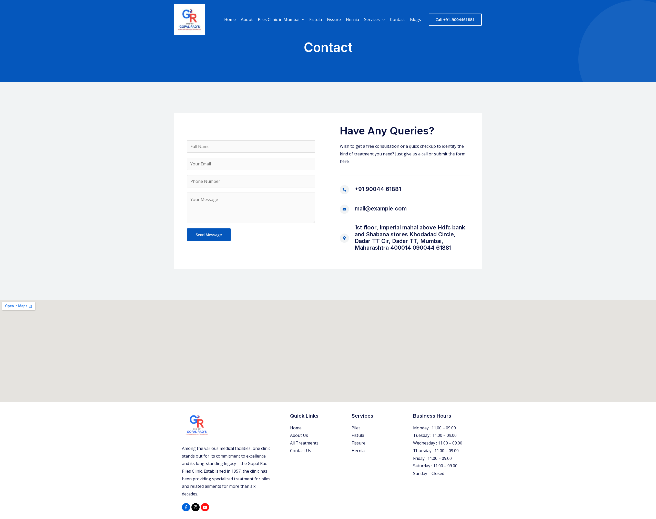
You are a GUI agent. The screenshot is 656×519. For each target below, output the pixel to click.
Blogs (415, 19)
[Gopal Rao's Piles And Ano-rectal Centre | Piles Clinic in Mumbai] (189, 19)
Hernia (352, 19)
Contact (397, 19)
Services (372, 19)
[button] (301, 19)
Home (230, 19)
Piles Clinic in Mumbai (278, 19)
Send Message (209, 234)
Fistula (315, 19)
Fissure (334, 19)
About (247, 19)
